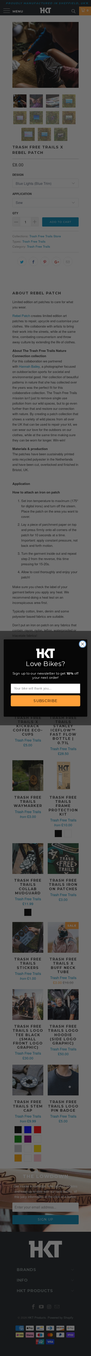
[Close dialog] (82, 644)
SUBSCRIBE (45, 701)
